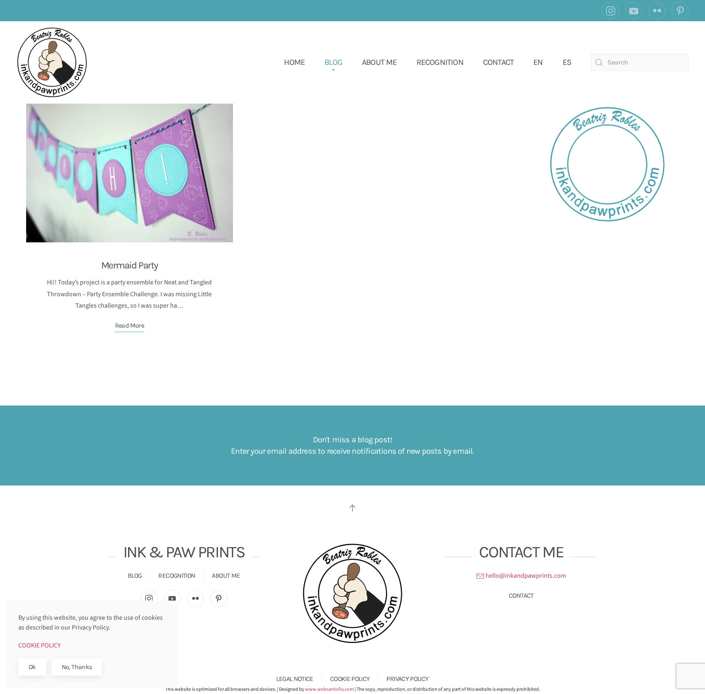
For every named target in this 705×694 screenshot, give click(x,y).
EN (538, 62)
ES (567, 62)
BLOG (333, 62)
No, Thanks (77, 667)
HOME (294, 62)
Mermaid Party (129, 265)
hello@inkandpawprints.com (525, 575)
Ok (32, 667)
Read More (129, 325)
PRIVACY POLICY (407, 679)
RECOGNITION (440, 62)
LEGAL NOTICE (294, 679)
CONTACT (498, 62)
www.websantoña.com (329, 689)
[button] (352, 508)
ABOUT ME (379, 62)
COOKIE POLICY (350, 679)
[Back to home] (52, 62)
